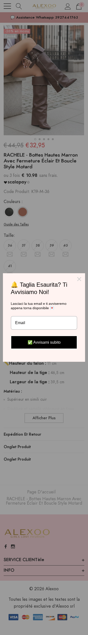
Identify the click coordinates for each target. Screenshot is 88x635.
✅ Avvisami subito (44, 342)
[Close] (79, 279)
